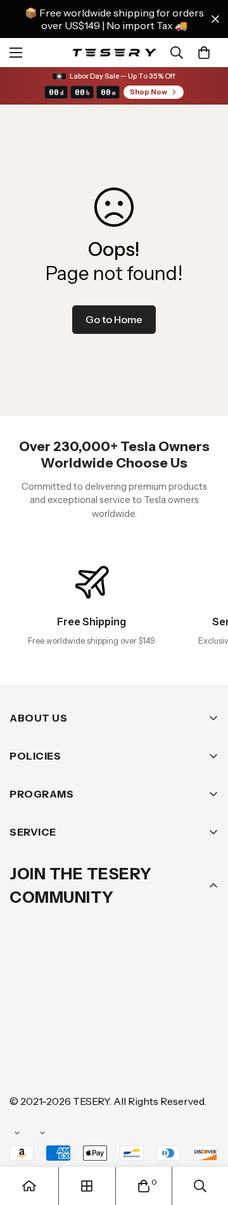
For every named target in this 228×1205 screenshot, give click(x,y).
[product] (29, 1186)
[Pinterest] (25, 1024)
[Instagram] (101, 1024)
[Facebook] (63, 1024)
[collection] (86, 1186)
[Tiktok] (63, 1062)
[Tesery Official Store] (114, 52)
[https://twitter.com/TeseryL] (139, 1024)
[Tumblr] (177, 1024)
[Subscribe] (204, 991)
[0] (203, 52)
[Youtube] (25, 1062)
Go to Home (114, 319)
